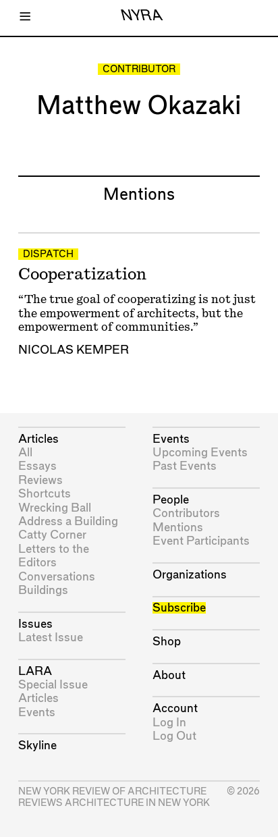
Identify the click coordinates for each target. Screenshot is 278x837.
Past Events (184, 466)
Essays (37, 466)
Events (36, 712)
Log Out (174, 736)
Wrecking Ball (54, 508)
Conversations (56, 577)
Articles (38, 439)
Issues (35, 624)
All (25, 452)
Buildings (43, 590)
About (169, 675)
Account (175, 708)
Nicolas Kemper (73, 350)
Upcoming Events (200, 452)
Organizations (189, 574)
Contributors (186, 513)
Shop (166, 641)
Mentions (177, 527)
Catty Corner (52, 535)
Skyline (37, 745)
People (170, 500)
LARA (35, 671)
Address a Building (68, 521)
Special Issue (53, 685)
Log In (169, 722)
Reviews (40, 480)
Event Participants (201, 541)
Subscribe (179, 608)
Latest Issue (50, 637)
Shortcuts (44, 494)
